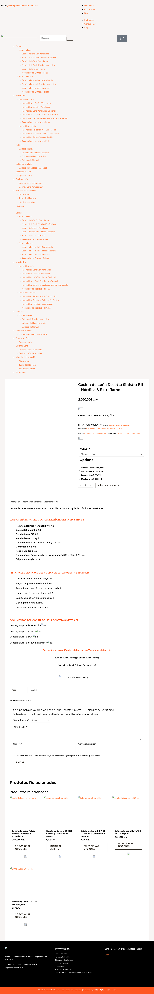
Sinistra (119, 428)
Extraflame (90, 428)
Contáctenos (90, 9)
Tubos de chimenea (27, 198)
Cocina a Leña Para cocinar (31, 187)
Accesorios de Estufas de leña (35, 72)
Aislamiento (24, 194)
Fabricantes (21, 206)
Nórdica (104, 428)
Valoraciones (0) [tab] (51, 501)
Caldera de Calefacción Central (33, 168)
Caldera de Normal (30, 160)
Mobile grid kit (91, 479)
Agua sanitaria (25, 175)
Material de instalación (26, 190)
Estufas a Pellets (26, 76)
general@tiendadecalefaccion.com (22, 5)
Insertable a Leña (26, 99)
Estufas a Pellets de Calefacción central (39, 84)
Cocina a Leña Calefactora (30, 183)
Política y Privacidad (62, 957)
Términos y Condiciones (64, 960)
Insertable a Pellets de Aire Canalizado (39, 129)
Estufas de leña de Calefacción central (38, 65)
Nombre (17, 744)
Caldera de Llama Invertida (34, 156)
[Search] (70, 39)
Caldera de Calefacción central (35, 152)
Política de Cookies (62, 963)
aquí (22, 625)
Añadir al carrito (109, 485)
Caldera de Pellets (24, 164)
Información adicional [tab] (32, 501)
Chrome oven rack (92, 471)
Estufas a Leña (25, 50)
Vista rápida (25, 825)
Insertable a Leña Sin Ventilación (36, 107)
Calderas (20, 145)
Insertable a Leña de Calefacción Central (40, 114)
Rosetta (111, 428)
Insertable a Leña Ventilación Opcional (39, 111)
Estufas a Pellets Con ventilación (36, 88)
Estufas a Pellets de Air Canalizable (37, 80)
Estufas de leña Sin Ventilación (35, 61)
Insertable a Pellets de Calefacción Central (40, 133)
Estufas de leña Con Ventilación (35, 53)
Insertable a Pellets (27, 126)
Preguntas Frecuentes (63, 969)
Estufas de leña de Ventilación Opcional (39, 57)
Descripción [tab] (15, 501)
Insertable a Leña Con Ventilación (36, 103)
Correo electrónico (87, 744)
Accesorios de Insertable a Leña (36, 122)
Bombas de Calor (23, 171)
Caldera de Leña (26, 148)
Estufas (19, 46)
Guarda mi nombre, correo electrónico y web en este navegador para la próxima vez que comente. (58, 755)
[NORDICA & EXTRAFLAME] (25, 857)
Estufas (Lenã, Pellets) (65, 658)
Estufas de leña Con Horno (33, 69)
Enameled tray (91, 475)
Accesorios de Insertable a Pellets (36, 141)
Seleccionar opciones (23, 847)
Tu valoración (20, 726)
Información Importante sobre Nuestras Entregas (73, 972)
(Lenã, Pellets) (92, 658)
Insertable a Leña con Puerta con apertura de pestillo (45, 118)
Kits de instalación (27, 202)
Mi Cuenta (89, 5)
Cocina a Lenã (89, 665)
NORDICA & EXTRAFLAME (95, 433)
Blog (86, 13)
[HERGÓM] (60, 857)
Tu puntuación (21, 720)
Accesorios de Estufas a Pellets (35, 91)
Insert (98, 428)
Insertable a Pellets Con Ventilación (37, 137)
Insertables (21, 95)
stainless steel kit (92, 467)
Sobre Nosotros (61, 954)
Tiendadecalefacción (99, 650)
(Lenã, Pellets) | (76, 665)
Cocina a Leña (22, 179)
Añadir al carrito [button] (55, 847)
